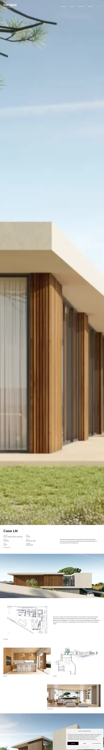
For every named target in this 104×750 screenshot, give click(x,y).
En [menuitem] (97, 6)
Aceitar (73, 743)
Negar (84, 743)
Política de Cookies (85, 746)
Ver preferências (96, 743)
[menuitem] (98, 6)
